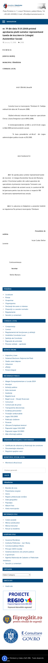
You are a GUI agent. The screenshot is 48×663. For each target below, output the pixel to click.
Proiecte (8, 422)
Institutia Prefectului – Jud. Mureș (17, 543)
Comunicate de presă (13, 405)
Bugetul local (10, 396)
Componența (10, 326)
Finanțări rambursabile (13, 414)
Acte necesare (10, 390)
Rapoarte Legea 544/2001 (15, 428)
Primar (7, 297)
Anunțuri (8, 384)
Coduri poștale (10, 520)
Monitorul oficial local (13, 463)
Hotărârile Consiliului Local (15, 335)
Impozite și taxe (11, 355)
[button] (4, 658)
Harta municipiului (12, 508)
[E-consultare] (23, 643)
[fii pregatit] (23, 624)
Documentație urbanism (14, 448)
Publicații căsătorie (12, 419)
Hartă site (9, 586)
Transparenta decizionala (14, 408)
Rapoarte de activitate (13, 341)
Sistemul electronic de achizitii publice (19, 552)
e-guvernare (9, 555)
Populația (8, 503)
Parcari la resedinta (12, 529)
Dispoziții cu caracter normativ (16, 309)
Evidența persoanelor (13, 411)
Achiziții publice (11, 387)
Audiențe (8, 393)
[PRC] (19, 610)
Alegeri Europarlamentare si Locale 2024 (20, 381)
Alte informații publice (13, 434)
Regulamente (10, 312)
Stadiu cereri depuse (13, 361)
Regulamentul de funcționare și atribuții (20, 332)
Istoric (7, 494)
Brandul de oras (11, 488)
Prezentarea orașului (13, 491)
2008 (22, 42)
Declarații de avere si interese (16, 306)
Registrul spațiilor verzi (14, 451)
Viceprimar (9, 300)
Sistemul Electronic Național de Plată (19, 358)
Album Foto (9, 506)
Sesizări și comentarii (13, 315)
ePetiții (7, 367)
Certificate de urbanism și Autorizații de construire (24, 445)
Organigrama (10, 303)
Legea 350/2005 (11, 416)
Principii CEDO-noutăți (13, 549)
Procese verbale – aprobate (15, 344)
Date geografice (11, 500)
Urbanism (9, 364)
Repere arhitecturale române (16, 497)
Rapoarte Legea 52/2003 (14, 431)
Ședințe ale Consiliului (13, 338)
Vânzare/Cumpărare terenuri (16, 425)
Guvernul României (12, 540)
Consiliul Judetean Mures (14, 546)
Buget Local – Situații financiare (17, 399)
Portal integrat (10, 370)
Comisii (8, 329)
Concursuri (9, 402)
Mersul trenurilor (11, 526)
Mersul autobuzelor (12, 523)
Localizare (9, 295)
